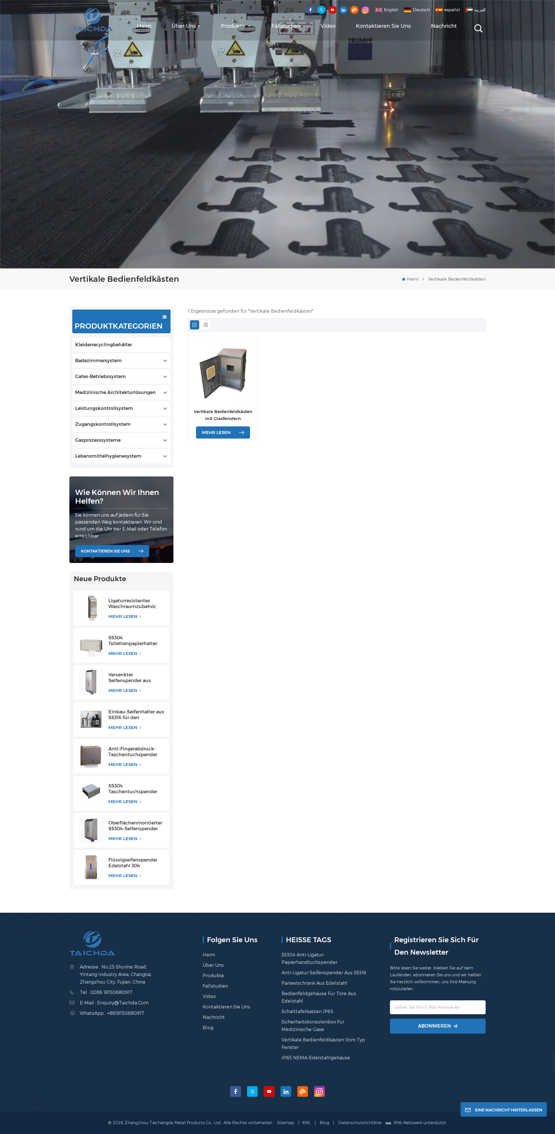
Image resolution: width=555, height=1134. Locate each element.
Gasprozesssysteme (98, 440)
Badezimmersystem (98, 360)
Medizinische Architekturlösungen (115, 392)
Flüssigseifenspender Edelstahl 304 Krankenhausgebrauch (134, 863)
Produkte (234, 26)
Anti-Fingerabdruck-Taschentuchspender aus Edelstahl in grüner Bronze (135, 752)
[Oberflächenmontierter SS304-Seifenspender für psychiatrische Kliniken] (91, 830)
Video (328, 26)
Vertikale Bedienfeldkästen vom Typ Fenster (323, 1043)
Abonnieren (434, 1026)
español (452, 9)
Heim (144, 26)
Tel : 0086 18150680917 (106, 992)
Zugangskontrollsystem (103, 424)
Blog (208, 1027)
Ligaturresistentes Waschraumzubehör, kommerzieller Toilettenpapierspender (135, 604)
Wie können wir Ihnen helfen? (117, 497)
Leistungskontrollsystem (104, 408)
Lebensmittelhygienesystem (108, 456)
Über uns (184, 26)
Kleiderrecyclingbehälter (103, 344)
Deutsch (421, 9)
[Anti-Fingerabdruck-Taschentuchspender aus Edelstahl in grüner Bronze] (91, 756)
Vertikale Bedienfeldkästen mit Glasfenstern (223, 415)
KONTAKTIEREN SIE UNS (105, 551)
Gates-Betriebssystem (100, 376)
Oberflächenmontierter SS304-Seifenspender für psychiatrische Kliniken (135, 826)
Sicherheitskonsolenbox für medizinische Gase (313, 1025)
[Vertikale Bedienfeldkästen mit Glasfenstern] (223, 371)
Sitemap (286, 1122)
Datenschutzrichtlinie (359, 1122)
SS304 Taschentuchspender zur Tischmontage (132, 789)
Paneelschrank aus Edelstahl (314, 983)
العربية (480, 9)
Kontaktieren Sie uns (383, 26)
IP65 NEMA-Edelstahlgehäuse (316, 1057)
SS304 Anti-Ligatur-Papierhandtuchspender (309, 958)
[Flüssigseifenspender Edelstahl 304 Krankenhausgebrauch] (91, 867)
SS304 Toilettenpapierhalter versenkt (132, 641)
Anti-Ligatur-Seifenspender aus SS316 (324, 972)
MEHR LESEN (123, 616)
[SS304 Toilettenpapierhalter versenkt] (91, 645)
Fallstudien (285, 26)
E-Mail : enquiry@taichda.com (114, 1002)
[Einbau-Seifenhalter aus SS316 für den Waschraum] (91, 719)
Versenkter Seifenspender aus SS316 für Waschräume (134, 678)
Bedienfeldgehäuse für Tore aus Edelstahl (319, 997)
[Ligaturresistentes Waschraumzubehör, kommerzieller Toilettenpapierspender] (91, 608)
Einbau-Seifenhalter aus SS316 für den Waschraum (136, 715)
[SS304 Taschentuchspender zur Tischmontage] (91, 793)
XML (306, 1122)
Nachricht (444, 26)
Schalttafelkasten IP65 (307, 1011)
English (391, 9)
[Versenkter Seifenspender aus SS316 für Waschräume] (91, 682)
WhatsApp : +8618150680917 (112, 1013)
